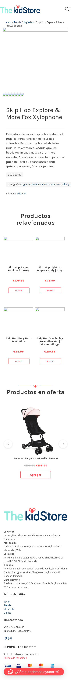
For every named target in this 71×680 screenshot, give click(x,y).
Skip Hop (21, 193)
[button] (34, 671)
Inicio (9, 22)
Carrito (7, 612)
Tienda (17, 22)
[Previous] (8, 444)
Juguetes (28, 22)
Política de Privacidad (15, 658)
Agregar (19, 290)
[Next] (63, 444)
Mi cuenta (9, 609)
